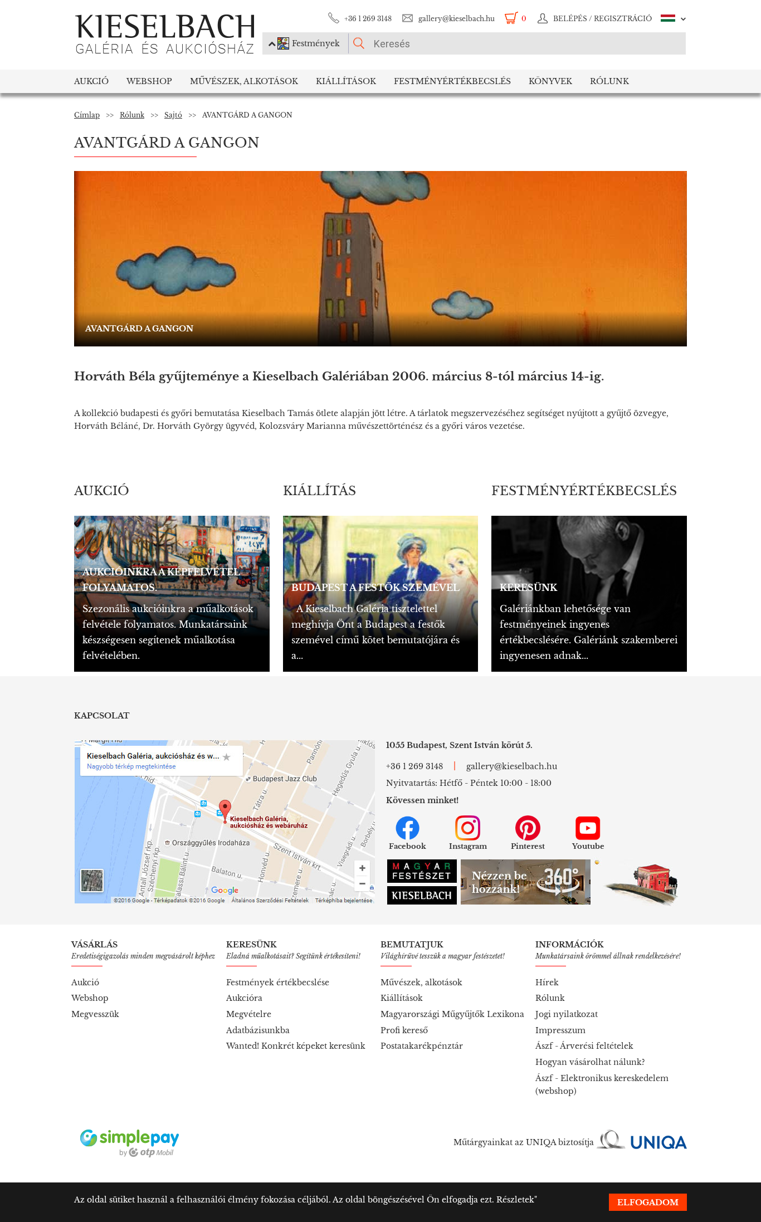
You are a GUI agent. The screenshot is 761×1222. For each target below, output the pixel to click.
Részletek (515, 1200)
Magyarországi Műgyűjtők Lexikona (452, 1014)
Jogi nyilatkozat (566, 1014)
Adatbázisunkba (258, 1030)
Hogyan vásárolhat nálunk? (590, 1062)
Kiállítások (346, 81)
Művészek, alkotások (421, 982)
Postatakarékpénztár (421, 1046)
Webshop (149, 81)
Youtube (588, 846)
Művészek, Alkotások (244, 81)
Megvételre (248, 1014)
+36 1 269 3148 (368, 18)
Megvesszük (95, 1014)
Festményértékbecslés (452, 81)
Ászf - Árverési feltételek (584, 1046)
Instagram (468, 846)
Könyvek (550, 81)
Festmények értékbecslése (277, 982)
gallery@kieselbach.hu (456, 18)
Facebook (407, 846)
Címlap (87, 115)
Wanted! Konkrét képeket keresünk (295, 1046)
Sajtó (173, 115)
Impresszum (560, 1030)
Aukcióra (244, 998)
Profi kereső (404, 1030)
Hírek (547, 982)
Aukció (91, 81)
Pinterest (528, 846)
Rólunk (609, 81)
